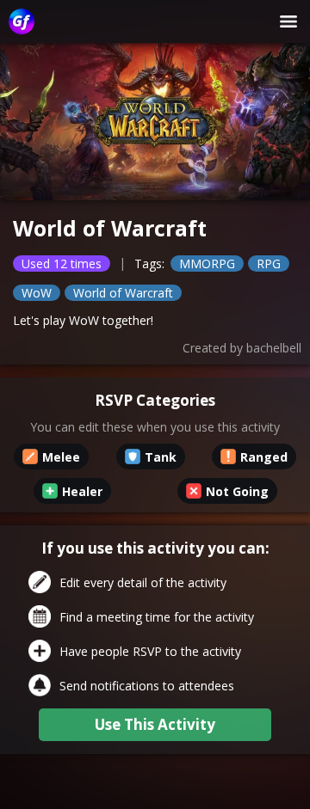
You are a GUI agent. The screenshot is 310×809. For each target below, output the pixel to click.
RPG (269, 263)
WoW (37, 293)
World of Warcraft (123, 293)
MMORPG (207, 263)
